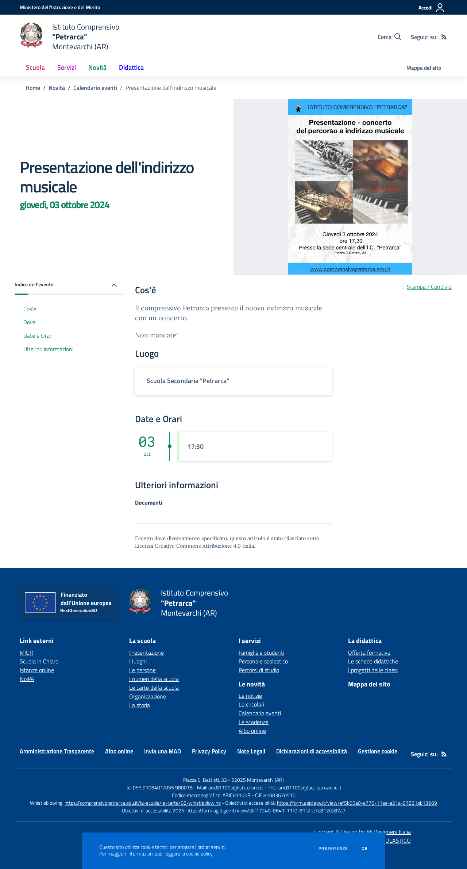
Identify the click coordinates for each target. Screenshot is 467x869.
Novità (57, 87)
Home (33, 87)
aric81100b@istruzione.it (235, 787)
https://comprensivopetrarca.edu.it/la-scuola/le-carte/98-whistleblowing (143, 803)
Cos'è (29, 309)
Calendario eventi (95, 87)
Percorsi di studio (259, 670)
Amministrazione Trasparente (57, 751)
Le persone (142, 670)
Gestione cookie (377, 751)
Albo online (252, 730)
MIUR (26, 652)
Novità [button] (97, 67)
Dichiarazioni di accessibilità (311, 751)
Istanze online (37, 670)
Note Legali (251, 751)
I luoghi (138, 661)
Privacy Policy (209, 751)
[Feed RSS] (444, 37)
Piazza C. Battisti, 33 (205, 780)
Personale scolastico (263, 661)
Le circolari (251, 704)
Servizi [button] (66, 67)
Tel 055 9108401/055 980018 (159, 787)
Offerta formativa (369, 652)
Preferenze (333, 848)
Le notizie (250, 695)
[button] (69, 285)
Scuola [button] (35, 67)
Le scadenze (254, 721)
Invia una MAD (162, 751)
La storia (139, 705)
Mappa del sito (423, 68)
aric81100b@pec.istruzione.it (309, 787)
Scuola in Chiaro (39, 661)
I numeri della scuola (154, 678)
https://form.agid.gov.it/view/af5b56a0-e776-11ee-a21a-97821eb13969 (357, 803)
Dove (29, 322)
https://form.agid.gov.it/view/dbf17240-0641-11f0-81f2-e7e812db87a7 (266, 810)
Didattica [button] (131, 67)
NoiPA (27, 678)
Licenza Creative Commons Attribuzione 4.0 (188, 546)
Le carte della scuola (154, 687)
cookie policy (199, 854)
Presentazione (146, 652)
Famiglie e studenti (261, 652)
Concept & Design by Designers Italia (362, 831)
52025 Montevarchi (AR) (257, 780)
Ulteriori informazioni (48, 349)
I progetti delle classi (373, 670)
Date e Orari (38, 336)
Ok (365, 848)
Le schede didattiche (373, 661)
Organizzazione (147, 696)
